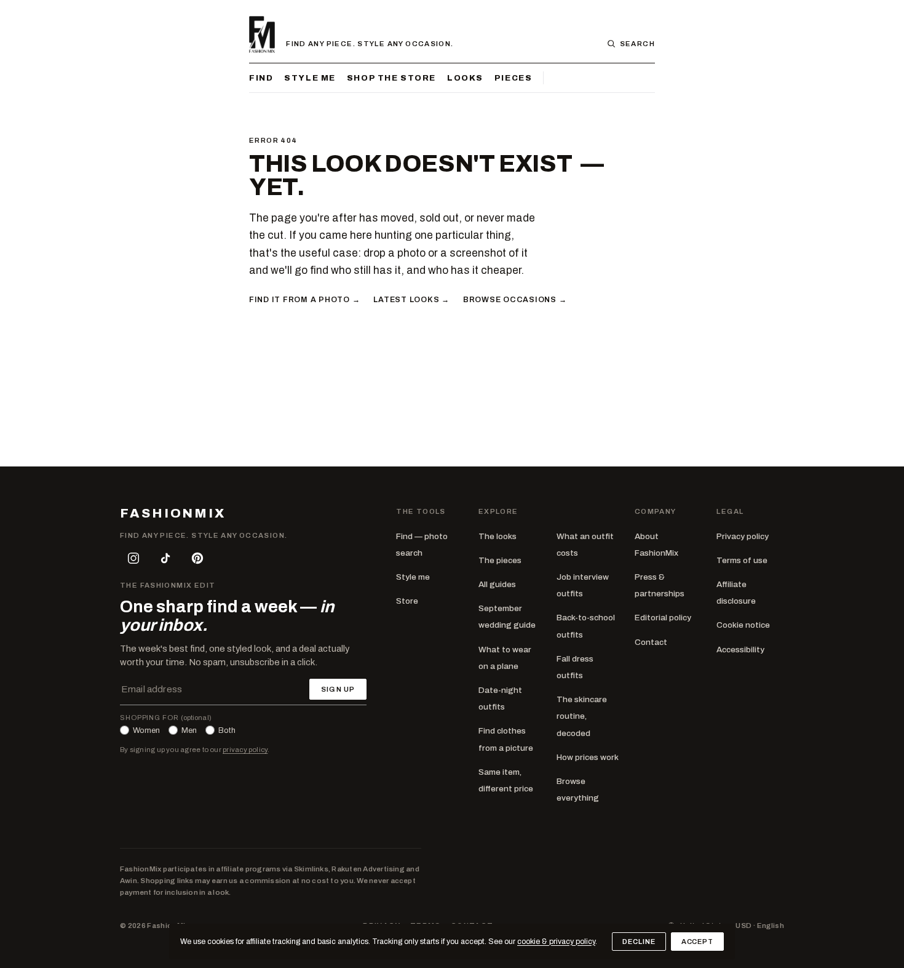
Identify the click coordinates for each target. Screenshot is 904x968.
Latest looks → (411, 299)
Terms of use (741, 560)
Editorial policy (663, 617)
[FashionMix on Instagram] (133, 558)
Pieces (513, 77)
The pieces (499, 560)
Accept (697, 941)
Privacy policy (742, 536)
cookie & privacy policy (556, 941)
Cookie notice (743, 625)
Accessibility (740, 649)
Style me (310, 77)
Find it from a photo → (304, 299)
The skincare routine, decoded (582, 716)
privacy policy (245, 749)
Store (407, 601)
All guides (497, 584)
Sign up (338, 689)
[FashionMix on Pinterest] (197, 558)
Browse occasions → (514, 299)
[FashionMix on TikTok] (165, 558)
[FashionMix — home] (262, 34)
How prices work (588, 757)
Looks (465, 77)
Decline (638, 941)
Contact (651, 642)
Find (261, 77)
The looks (497, 536)
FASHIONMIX (173, 513)
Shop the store (391, 77)
